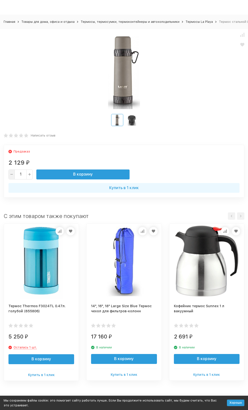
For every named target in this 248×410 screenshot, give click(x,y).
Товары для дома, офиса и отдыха (48, 22)
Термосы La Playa (199, 22)
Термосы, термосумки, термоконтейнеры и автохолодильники (130, 22)
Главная (9, 22)
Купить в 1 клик (124, 187)
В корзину (83, 174)
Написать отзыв (43, 135)
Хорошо (235, 402)
